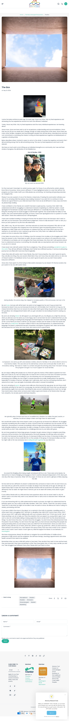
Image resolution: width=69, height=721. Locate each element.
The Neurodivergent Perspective (34, 14)
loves (8, 305)
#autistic (22, 600)
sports (17, 385)
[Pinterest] (29, 656)
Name (5, 621)
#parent (33, 602)
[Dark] (65, 3)
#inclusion (30, 600)
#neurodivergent (24, 602)
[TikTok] (36, 656)
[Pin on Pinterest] (62, 598)
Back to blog (7, 597)
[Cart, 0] (62, 3)
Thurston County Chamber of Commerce (28, 679)
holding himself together (35, 440)
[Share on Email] (65, 598)
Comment (7, 626)
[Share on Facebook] (54, 598)
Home (21, 14)
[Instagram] (32, 656)
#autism (32, 597)
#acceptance (23, 597)
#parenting (23, 604)
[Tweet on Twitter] (58, 598)
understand (14, 323)
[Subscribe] (18, 670)
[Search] (58, 3)
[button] (2, 3)
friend (17, 316)
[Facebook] (25, 656)
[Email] (40, 656)
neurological (5, 531)
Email (39, 621)
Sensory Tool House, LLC (31, 711)
